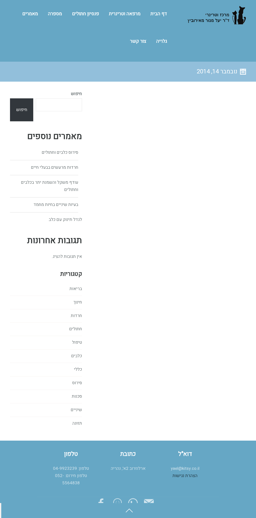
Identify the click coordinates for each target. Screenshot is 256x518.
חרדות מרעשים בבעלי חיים (54, 167)
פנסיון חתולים (85, 13)
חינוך (78, 302)
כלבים (76, 356)
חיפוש (76, 94)
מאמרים (30, 13)
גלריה (161, 41)
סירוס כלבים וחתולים (60, 152)
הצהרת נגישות (185, 476)
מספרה (55, 13)
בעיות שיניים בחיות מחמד (56, 204)
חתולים (75, 329)
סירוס (77, 383)
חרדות (76, 316)
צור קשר (138, 41)
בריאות (76, 289)
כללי (78, 369)
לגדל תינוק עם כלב (65, 219)
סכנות (77, 396)
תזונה (77, 423)
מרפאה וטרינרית (124, 13)
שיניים (76, 410)
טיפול (77, 342)
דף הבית (158, 13)
